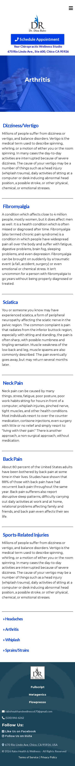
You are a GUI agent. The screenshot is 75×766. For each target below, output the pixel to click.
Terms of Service (28, 757)
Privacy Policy (49, 757)
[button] (71, 8)
